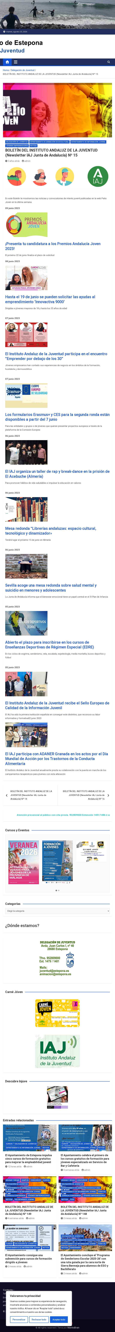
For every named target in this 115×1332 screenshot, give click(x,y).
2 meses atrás (70, 1218)
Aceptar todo (59, 1319)
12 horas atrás (15, 1166)
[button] (56, 891)
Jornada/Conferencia (15, 1196)
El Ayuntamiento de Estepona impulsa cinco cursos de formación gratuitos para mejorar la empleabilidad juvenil (28, 1159)
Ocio (72, 1199)
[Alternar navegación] (16, 61)
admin (27, 161)
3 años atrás (14, 161)
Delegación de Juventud (17, 142)
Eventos (102, 1192)
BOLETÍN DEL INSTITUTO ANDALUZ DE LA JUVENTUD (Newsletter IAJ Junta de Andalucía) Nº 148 (85, 1210)
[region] (39, 1308)
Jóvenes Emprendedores (17, 146)
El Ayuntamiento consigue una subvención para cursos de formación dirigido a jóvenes (28, 1259)
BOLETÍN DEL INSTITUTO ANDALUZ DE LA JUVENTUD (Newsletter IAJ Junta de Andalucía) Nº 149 (29, 1210)
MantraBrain (73, 1327)
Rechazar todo (39, 1319)
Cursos (9, 1144)
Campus (25, 1180)
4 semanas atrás (71, 1170)
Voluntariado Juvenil (24, 1199)
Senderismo (75, 1248)
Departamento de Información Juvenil (88, 142)
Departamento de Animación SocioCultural (49, 142)
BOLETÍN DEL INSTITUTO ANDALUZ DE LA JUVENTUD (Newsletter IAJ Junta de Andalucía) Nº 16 (84, 795)
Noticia (33, 146)
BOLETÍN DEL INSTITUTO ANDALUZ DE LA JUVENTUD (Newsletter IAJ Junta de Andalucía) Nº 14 (31, 795)
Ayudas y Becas (12, 1180)
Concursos (36, 1180)
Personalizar (19, 1319)
